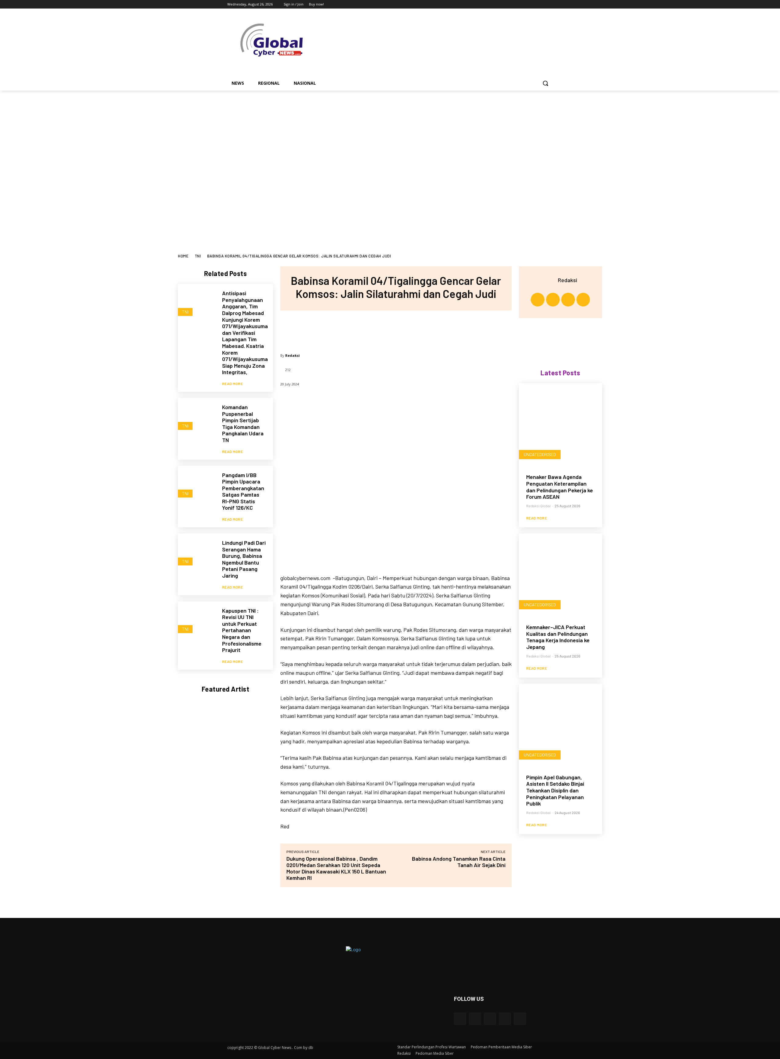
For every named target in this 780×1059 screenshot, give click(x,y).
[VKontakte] (520, 1019)
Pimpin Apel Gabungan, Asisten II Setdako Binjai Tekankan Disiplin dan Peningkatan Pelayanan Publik (555, 790)
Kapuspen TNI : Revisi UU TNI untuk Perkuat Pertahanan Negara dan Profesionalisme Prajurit (241, 630)
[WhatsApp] (415, 329)
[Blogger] (460, 1019)
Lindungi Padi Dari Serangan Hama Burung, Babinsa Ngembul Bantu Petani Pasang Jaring (244, 559)
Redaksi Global (538, 506)
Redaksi (292, 355)
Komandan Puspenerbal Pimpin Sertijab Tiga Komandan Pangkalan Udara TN (243, 423)
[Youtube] (549, 4)
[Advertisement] (390, 136)
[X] (532, 4)
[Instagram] (523, 4)
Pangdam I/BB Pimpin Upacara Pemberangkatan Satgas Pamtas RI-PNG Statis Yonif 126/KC (243, 491)
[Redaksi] (550, 280)
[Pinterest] (395, 329)
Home (183, 255)
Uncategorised (540, 454)
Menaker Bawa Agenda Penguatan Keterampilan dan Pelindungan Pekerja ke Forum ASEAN (559, 486)
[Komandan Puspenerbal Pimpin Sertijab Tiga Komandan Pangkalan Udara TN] (197, 417)
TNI (198, 255)
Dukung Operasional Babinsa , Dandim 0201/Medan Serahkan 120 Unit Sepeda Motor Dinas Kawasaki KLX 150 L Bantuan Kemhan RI (336, 868)
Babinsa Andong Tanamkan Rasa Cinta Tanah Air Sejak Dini (458, 861)
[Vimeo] (540, 4)
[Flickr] (490, 1019)
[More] (436, 329)
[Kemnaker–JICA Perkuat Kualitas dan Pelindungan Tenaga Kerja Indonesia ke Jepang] (560, 575)
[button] (545, 83)
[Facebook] (515, 4)
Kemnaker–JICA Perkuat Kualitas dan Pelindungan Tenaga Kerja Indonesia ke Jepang (558, 637)
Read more (232, 383)
